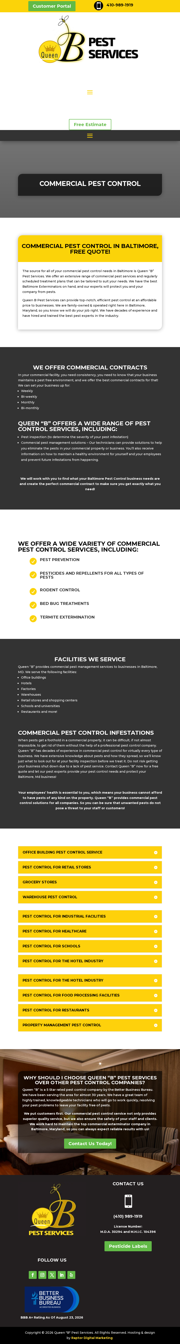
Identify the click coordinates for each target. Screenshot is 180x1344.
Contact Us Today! (90, 1143)
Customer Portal (52, 6)
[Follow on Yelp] (71, 1275)
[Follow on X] (52, 1275)
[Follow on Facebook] (33, 1275)
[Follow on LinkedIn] (62, 1275)
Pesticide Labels (128, 1246)
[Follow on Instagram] (42, 1275)
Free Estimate (90, 124)
